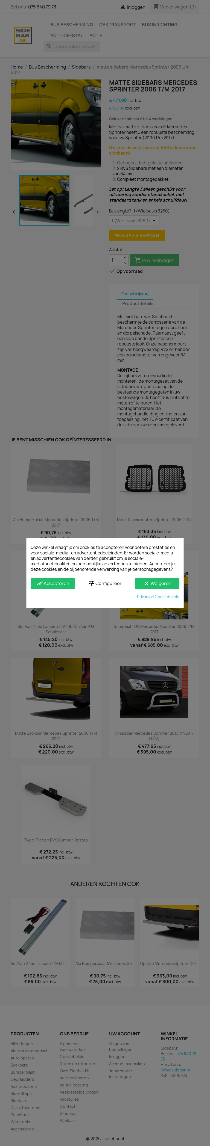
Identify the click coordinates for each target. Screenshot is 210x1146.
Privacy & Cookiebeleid (158, 596)
